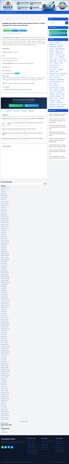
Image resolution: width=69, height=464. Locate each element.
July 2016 (2, 333)
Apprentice (52, 48)
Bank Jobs (57, 50)
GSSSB (61, 63)
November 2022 (4, 201)
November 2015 (4, 348)
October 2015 (4, 350)
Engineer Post (61, 57)
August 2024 (3, 190)
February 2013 (4, 412)
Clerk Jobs (51, 55)
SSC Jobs (55, 98)
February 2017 (4, 319)
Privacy (51, 462)
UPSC (58, 104)
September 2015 (4, 352)
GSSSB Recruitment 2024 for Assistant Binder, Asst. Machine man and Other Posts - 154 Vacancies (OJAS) (22, 134)
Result (60, 445)
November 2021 (4, 223)
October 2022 (4, 203)
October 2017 (4, 304)
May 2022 (3, 211)
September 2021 (4, 226)
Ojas (38, 80)
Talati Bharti (52, 102)
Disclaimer (33, 447)
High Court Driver (53, 69)
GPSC (46, 443)
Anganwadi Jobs (53, 46)
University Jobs (31, 110)
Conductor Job (58, 55)
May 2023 (3, 199)
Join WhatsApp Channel (17, 105)
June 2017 (3, 311)
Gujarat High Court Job (54, 67)
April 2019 (3, 269)
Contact (66, 462)
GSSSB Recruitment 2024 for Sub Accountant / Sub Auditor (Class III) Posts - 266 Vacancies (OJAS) (22, 138)
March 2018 (3, 294)
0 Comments (18, 33)
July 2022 (3, 207)
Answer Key (59, 46)
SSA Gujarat (47, 449)
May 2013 (3, 406)
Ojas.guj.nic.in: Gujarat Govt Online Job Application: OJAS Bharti (15, 462)
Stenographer (52, 100)
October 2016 (4, 327)
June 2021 (3, 232)
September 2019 (4, 259)
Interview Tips (52, 75)
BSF (61, 50)
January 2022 (3, 219)
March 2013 (3, 410)
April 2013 (3, 408)
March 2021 (3, 236)
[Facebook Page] (9, 447)
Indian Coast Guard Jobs (54, 73)
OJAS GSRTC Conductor (54, 88)
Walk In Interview (60, 106)
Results (62, 94)
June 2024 (3, 192)
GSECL (65, 61)
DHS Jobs (51, 57)
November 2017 (4, 302)
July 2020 (3, 246)
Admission (52, 42)
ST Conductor (61, 98)
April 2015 (3, 361)
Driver (56, 57)
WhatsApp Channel (56, 31)
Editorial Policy (34, 453)
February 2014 (4, 389)
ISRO (58, 75)
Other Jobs (56, 90)
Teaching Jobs (23, 110)
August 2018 (3, 284)
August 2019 (3, 261)
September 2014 (4, 375)
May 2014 (3, 383)
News (51, 83)
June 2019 (3, 265)
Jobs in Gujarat (16, 110)
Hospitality (52, 71)
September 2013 (4, 398)
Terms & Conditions (35, 449)
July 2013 (2, 402)
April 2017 (3, 315)
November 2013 (4, 394)
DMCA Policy (33, 451)
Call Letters (52, 53)
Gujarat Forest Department (55, 65)
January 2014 (3, 390)
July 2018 (2, 286)
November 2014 (4, 371)
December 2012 (4, 416)
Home (2, 12)
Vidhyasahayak (52, 106)
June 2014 (3, 381)
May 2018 (3, 290)
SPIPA (63, 96)
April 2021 (3, 234)
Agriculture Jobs (9, 110)
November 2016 (4, 325)
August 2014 (3, 377)
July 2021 (2, 230)
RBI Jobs (57, 94)
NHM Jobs (55, 83)
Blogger (26, 421)
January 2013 (3, 414)
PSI (64, 92)
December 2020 (4, 240)
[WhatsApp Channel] (2, 447)
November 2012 (4, 417)
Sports (51, 98)
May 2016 (3, 336)
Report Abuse (4, 423)
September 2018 (4, 282)
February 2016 (4, 342)
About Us (33, 441)
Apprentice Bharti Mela (60, 48)
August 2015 (3, 354)
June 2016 (3, 334)
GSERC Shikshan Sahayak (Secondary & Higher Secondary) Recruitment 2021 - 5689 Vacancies (57, 133)
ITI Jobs (62, 75)
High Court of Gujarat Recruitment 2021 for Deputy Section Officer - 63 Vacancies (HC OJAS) (57, 151)
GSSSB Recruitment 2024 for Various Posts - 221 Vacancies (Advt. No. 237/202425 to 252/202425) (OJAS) (23, 118)
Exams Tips (56, 59)
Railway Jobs (52, 94)
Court (64, 55)
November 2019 (4, 255)
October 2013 (3, 396)
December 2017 (4, 300)
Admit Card (57, 42)
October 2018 (4, 280)
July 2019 (2, 263)
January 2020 (3, 252)
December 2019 (4, 253)
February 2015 (4, 365)
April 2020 (3, 250)
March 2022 (3, 215)
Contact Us (33, 443)
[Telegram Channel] (5, 447)
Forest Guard (62, 59)
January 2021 (3, 238)
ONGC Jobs (62, 88)
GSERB (46, 447)
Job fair (51, 77)
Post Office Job (52, 92)
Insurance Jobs (63, 73)
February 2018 (4, 296)
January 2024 (3, 197)
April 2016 (3, 338)
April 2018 (3, 292)
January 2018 (3, 298)
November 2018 (4, 279)
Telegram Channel (55, 34)
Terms (60, 462)
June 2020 (3, 248)
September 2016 (4, 329)
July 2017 (2, 309)
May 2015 (3, 360)
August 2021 (3, 228)
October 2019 (4, 257)
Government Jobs (53, 61)
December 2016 (4, 323)
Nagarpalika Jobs (60, 79)
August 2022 (3, 205)
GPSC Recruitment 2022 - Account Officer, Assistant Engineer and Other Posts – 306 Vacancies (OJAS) (57, 120)
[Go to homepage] (34, 5)
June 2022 (3, 209)
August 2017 (3, 307)
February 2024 (4, 196)
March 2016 (3, 340)
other (51, 90)
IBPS (56, 71)
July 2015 (2, 356)
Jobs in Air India (57, 77)
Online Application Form (11, 12)
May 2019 (3, 267)
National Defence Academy (55, 81)
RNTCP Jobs (52, 96)
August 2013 (3, 400)
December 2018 (4, 277)
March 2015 (3, 363)
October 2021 (3, 224)
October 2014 (4, 373)
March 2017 (3, 317)
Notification (61, 451)
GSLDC (51, 63)
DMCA (63, 462)
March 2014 (3, 387)
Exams (51, 59)
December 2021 (4, 221)
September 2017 (4, 306)
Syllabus (58, 100)
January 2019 (3, 275)
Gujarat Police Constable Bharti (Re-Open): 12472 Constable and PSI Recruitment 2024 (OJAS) (25, 123)
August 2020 (3, 244)
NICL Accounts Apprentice (54, 85)
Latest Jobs (61, 441)
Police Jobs (62, 90)
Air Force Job (60, 44)
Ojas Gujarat (4, 432)
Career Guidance (59, 53)
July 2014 (3, 379)
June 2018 (3, 288)
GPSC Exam (60, 61)
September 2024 (4, 188)
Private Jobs (59, 92)
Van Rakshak (63, 104)
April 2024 (3, 194)
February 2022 (4, 217)
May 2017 (3, 313)
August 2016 (3, 331)
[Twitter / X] (12, 447)
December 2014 (4, 369)
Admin (3, 430)
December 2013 (4, 392)
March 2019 (3, 271)
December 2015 (4, 346)
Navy (63, 81)
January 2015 (3, 367)
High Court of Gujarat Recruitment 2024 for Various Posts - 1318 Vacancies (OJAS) (19, 129)
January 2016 (3, 344)
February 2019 (4, 273)
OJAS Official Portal (49, 441)
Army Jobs (51, 50)
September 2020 (4, 242)
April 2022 (3, 213)
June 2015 (3, 358)
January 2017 (3, 321)
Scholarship (58, 96)
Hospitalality (60, 69)
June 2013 (3, 404)
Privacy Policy (33, 445)
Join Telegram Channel (32, 105)
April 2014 (3, 385)
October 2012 (3, 419)
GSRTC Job (56, 63)
